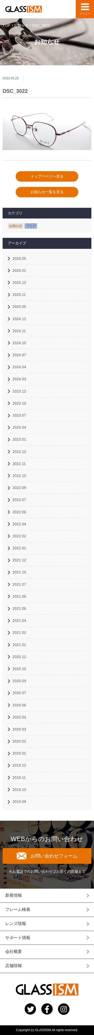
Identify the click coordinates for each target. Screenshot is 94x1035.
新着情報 (13, 895)
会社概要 (13, 951)
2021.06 (19, 596)
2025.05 (19, 306)
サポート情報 (17, 937)
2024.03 (19, 379)
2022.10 (19, 476)
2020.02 (19, 741)
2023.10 (19, 403)
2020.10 (19, 669)
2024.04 (19, 367)
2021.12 (19, 560)
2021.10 (19, 572)
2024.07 (19, 355)
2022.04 (19, 524)
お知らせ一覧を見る (47, 192)
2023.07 (19, 415)
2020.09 (19, 681)
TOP (6, 25)
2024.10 (19, 343)
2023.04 (19, 427)
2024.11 (19, 331)
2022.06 (19, 512)
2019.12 (19, 765)
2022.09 (19, 488)
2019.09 (19, 802)
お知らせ (21, 25)
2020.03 (19, 729)
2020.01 (19, 753)
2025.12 (19, 282)
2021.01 (19, 645)
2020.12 (19, 657)
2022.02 (19, 536)
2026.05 (19, 258)
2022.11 (19, 464)
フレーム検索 (17, 909)
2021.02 (19, 632)
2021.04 (19, 620)
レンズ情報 (15, 923)
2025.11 (19, 294)
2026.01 (19, 270)
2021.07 (19, 584)
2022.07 (19, 500)
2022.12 (19, 452)
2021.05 (19, 608)
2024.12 (19, 319)
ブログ (31, 226)
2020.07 (19, 693)
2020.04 (19, 717)
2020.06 (19, 705)
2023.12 (19, 391)
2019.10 (19, 789)
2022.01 (19, 548)
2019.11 (19, 777)
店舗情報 (13, 965)
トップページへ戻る (47, 176)
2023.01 (19, 439)
